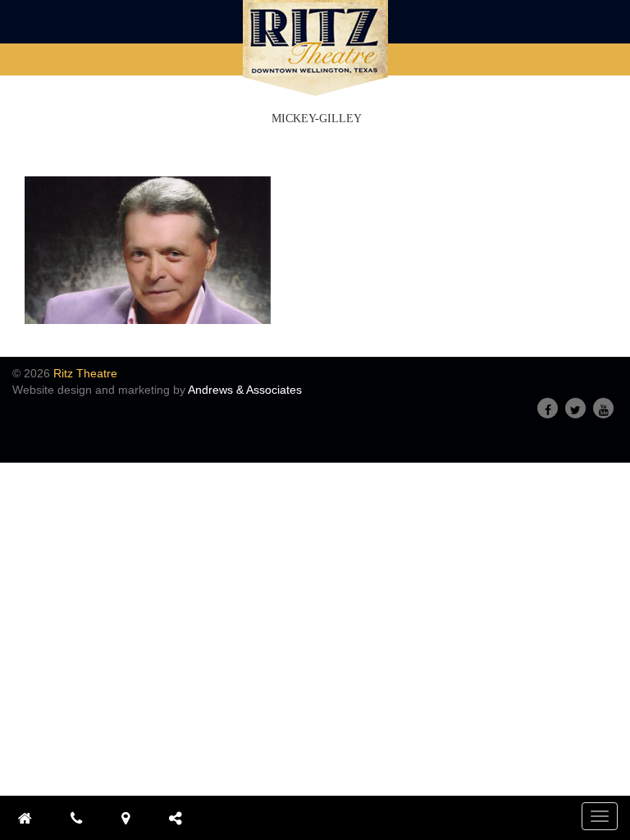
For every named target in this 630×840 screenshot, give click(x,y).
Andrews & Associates (245, 389)
